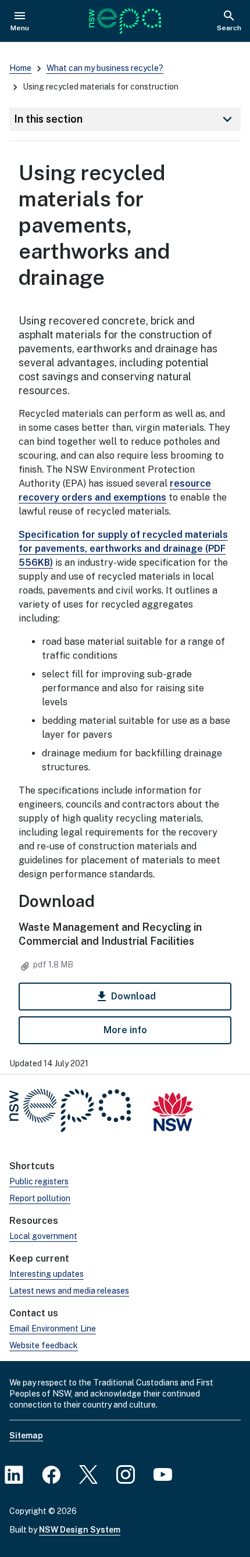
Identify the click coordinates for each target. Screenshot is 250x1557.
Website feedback (43, 1345)
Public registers (39, 1181)
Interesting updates (46, 1274)
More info (125, 1029)
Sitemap (26, 1435)
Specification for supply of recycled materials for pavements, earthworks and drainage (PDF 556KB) (123, 548)
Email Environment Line (52, 1328)
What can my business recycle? (105, 68)
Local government (43, 1236)
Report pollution (39, 1198)
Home (20, 68)
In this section (125, 119)
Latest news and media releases (69, 1290)
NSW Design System (79, 1529)
